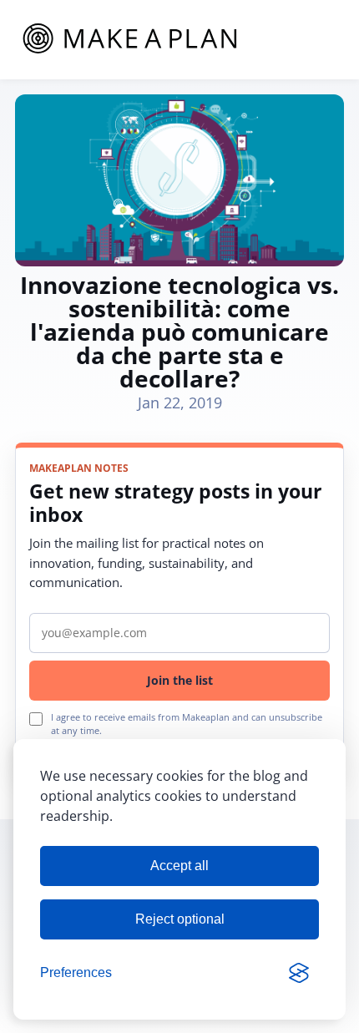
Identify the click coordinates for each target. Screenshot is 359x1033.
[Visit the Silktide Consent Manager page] (299, 973)
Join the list (180, 680)
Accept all (179, 865)
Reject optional (180, 919)
